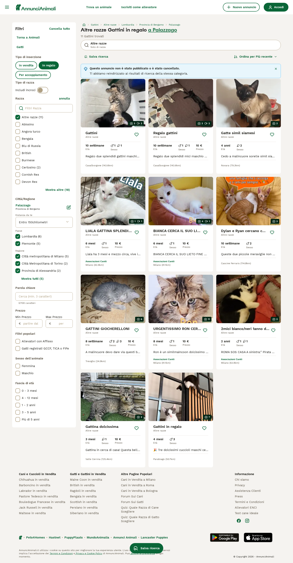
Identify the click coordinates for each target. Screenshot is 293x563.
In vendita (26, 65)
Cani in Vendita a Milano (138, 479)
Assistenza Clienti (248, 491)
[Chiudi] (276, 69)
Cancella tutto (59, 29)
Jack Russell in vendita (35, 507)
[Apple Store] (258, 537)
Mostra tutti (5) (32, 279)
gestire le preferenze (142, 553)
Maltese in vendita (32, 513)
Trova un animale (99, 7)
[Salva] (137, 135)
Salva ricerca (98, 56)
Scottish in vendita (83, 502)
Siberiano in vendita (84, 513)
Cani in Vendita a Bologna (139, 491)
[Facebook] (239, 521)
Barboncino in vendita (34, 485)
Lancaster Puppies (154, 537)
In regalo (48, 65)
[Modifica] (69, 207)
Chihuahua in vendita (34, 479)
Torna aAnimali (28, 37)
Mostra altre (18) (57, 190)
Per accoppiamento (33, 75)
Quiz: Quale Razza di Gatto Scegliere (140, 519)
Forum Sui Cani (132, 496)
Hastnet (54, 537)
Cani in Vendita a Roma (137, 485)
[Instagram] (247, 521)
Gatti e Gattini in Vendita (88, 474)
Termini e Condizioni (249, 502)
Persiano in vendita (83, 507)
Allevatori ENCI (246, 507)
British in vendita (82, 485)
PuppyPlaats (73, 537)
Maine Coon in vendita (86, 479)
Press (239, 496)
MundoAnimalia (98, 537)
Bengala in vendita (83, 496)
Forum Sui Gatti (132, 502)
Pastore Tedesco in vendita (38, 496)
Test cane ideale (246, 513)
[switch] (42, 90)
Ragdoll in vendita (83, 491)
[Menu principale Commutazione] (7, 7)
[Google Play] (224, 537)
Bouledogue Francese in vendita (42, 502)
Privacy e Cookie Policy (88, 553)
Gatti (20, 47)
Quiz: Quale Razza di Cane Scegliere (140, 509)
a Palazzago (162, 30)
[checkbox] (18, 117)
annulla (64, 98)
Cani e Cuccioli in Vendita (37, 474)
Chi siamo (242, 479)
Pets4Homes (35, 537)
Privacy (240, 485)
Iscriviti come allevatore (139, 7)
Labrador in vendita (33, 491)
